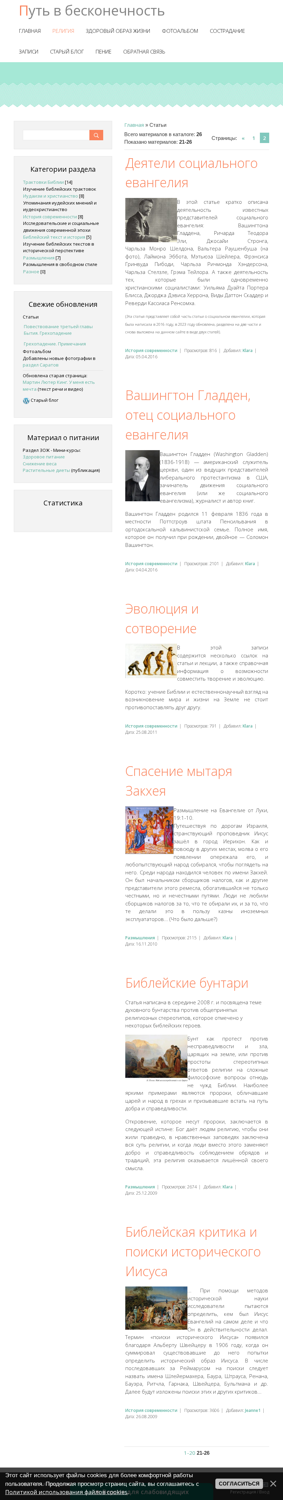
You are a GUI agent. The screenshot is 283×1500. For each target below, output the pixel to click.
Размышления (140, 938)
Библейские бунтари (186, 982)
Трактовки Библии (43, 182)
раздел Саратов (41, 365)
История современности (151, 350)
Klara (248, 350)
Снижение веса (40, 464)
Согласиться (239, 1484)
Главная (134, 124)
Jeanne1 (253, 1410)
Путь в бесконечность (92, 10)
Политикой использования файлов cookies (66, 1492)
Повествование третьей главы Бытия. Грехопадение (58, 329)
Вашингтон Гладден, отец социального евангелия (188, 414)
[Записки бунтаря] (26, 400)
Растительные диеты (46, 470)
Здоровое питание (44, 457)
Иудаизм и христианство (50, 196)
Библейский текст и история (54, 237)
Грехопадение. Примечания (55, 344)
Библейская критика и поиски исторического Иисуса (193, 1251)
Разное (31, 271)
